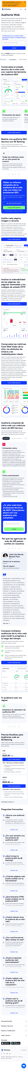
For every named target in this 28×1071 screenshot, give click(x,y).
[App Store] (6, 1043)
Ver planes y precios (7, 802)
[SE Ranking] (6, 9)
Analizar (14, 48)
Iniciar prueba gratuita (14, 132)
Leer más (5, 623)
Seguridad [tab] (6, 438)
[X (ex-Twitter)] (4, 1054)
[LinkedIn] (10, 1054)
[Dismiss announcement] (25, 2)
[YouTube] (7, 1054)
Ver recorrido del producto (14, 203)
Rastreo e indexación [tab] (17, 438)
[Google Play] (15, 1043)
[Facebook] (1, 1053)
